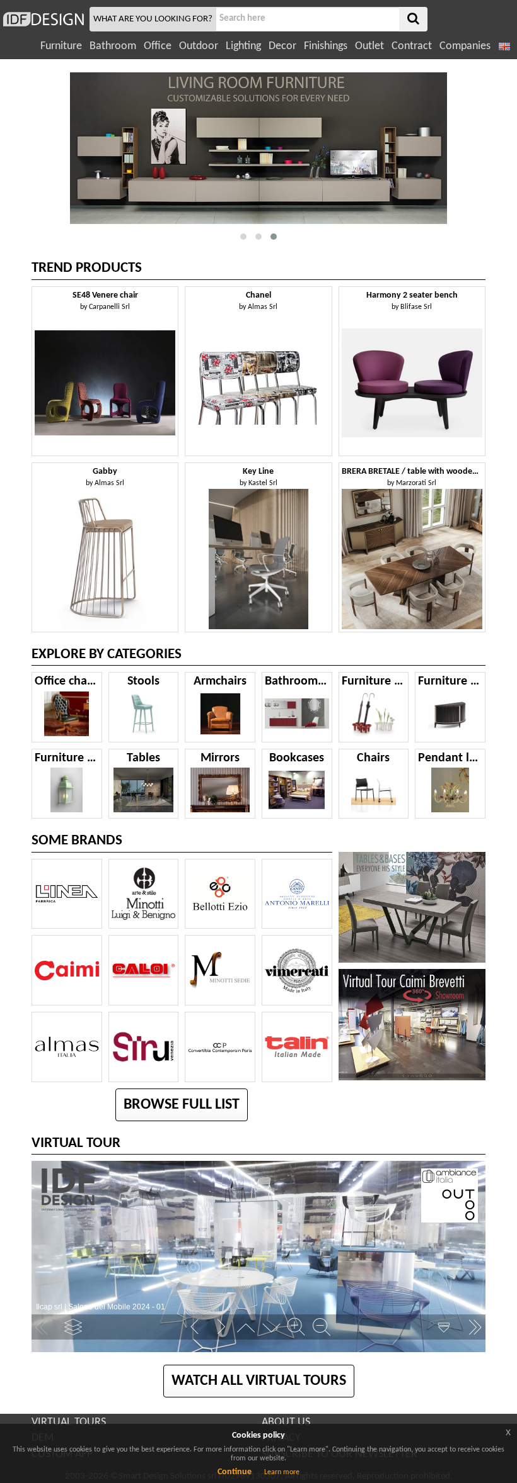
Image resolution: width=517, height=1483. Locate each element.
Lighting (243, 46)
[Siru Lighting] (144, 1047)
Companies (465, 46)
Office (157, 46)
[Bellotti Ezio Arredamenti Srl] (220, 894)
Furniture (61, 46)
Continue (235, 1472)
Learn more (281, 1472)
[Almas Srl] (67, 1047)
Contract (412, 46)
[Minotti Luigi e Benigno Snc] (144, 894)
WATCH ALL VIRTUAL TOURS (258, 1381)
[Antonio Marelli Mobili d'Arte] (297, 894)
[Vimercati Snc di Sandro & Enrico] (297, 970)
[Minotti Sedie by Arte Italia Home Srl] (220, 970)
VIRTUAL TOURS (69, 1422)
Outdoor (198, 46)
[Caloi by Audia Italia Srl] (144, 970)
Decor (282, 46)
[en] (505, 46)
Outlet (369, 46)
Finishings (325, 46)
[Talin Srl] (297, 1047)
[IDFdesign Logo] (43, 19)
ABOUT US (286, 1422)
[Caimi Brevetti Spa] (67, 970)
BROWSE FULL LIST (182, 1104)
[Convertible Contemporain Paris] (220, 1047)
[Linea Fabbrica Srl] (67, 894)
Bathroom (113, 46)
